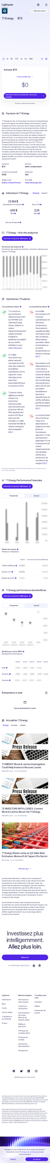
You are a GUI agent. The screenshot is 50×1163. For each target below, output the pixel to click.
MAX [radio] (31, 59)
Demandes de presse (40, 1011)
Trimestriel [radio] (13, 496)
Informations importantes (23, 1001)
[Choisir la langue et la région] (38, 4)
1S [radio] (7, 59)
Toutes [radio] (5, 725)
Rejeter (13, 1159)
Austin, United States (11, 182)
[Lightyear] (7, 4)
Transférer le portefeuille (7, 1018)
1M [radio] (12, 59)
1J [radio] (3, 59)
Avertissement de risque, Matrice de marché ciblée (24, 1016)
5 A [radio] (26, 59)
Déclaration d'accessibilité (23, 1045)
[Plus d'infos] (46, 693)
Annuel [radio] (36, 496)
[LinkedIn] (28, 1071)
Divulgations (23, 1050)
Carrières (38, 1002)
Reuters (18, 348)
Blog (3, 1004)
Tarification (6, 1000)
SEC (21, 386)
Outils (4, 1008)
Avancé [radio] (44, 193)
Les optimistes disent (10, 307)
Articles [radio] (14, 725)
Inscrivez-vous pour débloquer (16, 238)
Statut (4, 1023)
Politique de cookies (23, 1038)
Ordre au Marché (23, 77)
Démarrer (25, 957)
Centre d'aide (7, 1012)
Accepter (37, 1159)
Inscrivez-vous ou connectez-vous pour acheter (21, 96)
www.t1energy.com (33, 182)
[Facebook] (14, 1071)
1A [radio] (21, 59)
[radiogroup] (18, 59)
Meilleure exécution (22, 1025)
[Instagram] (36, 1071)
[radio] (42, 59)
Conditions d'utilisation (23, 1007)
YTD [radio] (16, 59)
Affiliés (37, 1006)
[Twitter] (21, 1071)
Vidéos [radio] (23, 725)
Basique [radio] (36, 193)
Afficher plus (23, 869)
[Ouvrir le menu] (46, 5)
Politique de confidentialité (24, 1032)
